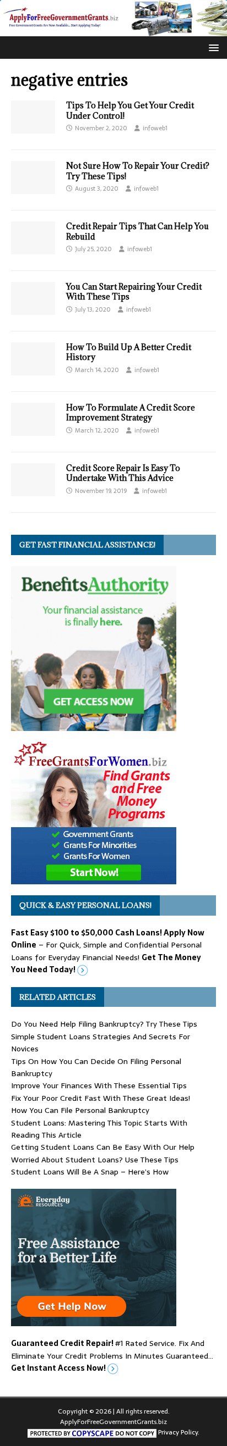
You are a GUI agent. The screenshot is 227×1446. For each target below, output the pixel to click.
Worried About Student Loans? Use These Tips (95, 1160)
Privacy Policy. (178, 1432)
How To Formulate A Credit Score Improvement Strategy (130, 412)
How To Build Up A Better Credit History (128, 352)
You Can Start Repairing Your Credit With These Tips (134, 291)
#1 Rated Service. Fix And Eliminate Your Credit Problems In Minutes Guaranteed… (112, 1355)
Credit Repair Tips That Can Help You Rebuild (137, 231)
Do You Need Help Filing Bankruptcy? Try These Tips (104, 1024)
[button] (211, 47)
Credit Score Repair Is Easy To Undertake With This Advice (123, 473)
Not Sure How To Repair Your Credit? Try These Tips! (137, 170)
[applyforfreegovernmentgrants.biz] (113, 30)
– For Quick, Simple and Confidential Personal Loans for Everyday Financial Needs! (107, 951)
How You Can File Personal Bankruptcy (80, 1110)
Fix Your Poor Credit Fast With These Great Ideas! (100, 1098)
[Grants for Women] (93, 878)
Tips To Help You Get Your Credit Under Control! (130, 110)
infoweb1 (155, 128)
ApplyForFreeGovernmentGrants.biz (113, 1421)
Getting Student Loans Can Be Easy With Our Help (102, 1147)
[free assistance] (93, 1320)
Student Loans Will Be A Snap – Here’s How (90, 1172)
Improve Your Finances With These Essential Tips (99, 1085)
